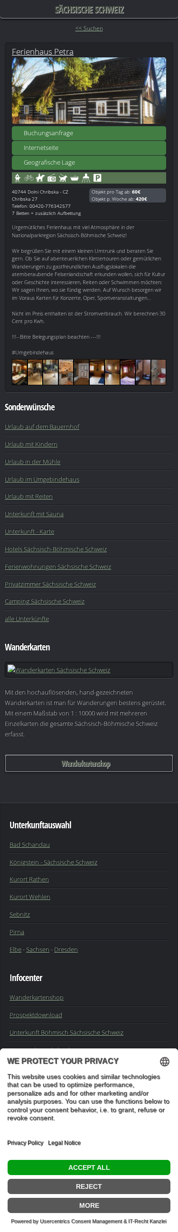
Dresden (66, 949)
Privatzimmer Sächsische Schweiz (50, 584)
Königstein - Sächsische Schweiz (53, 862)
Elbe (15, 949)
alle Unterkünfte (27, 618)
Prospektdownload (35, 1014)
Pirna (16, 931)
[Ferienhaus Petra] (89, 90)
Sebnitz (19, 914)
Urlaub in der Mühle (32, 461)
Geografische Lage (49, 162)
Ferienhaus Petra (43, 51)
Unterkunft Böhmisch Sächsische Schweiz (66, 1032)
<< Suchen (89, 28)
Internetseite (41, 147)
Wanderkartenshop (85, 763)
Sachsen (37, 949)
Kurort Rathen (29, 879)
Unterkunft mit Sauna (34, 513)
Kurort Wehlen (29, 896)
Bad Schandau (29, 844)
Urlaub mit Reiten (29, 496)
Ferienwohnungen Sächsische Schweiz (58, 566)
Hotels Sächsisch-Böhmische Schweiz (56, 549)
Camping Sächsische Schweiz (44, 601)
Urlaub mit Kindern (31, 444)
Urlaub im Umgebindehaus (42, 479)
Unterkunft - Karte (29, 531)
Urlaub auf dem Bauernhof (42, 426)
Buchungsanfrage (48, 133)
